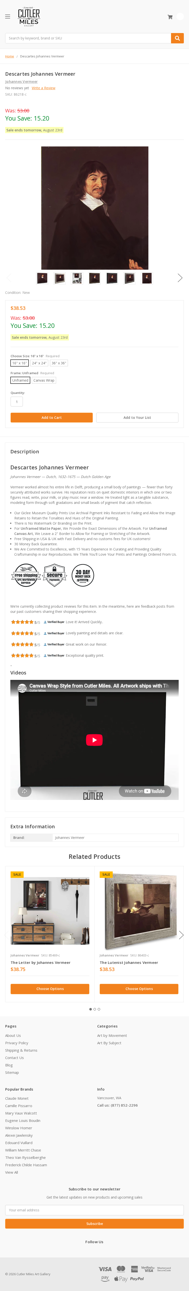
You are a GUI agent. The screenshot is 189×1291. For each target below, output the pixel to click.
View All (11, 1172)
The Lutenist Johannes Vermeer (129, 962)
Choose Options (50, 988)
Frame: (32, 373)
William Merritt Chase (23, 1150)
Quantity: (18, 392)
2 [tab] (95, 1009)
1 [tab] (90, 1009)
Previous (9, 277)
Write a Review (43, 88)
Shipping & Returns (21, 1050)
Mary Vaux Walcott (21, 1113)
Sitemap (12, 1072)
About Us (13, 1035)
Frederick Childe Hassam (26, 1164)
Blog (9, 1064)
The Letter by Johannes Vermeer (41, 962)
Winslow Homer (18, 1127)
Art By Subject (109, 1042)
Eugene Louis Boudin (22, 1120)
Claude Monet (17, 1098)
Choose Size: (35, 356)
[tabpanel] (49, 934)
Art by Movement (112, 1035)
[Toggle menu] (7, 16)
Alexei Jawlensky (19, 1135)
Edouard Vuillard (18, 1142)
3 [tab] (99, 1009)
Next (180, 277)
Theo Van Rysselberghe (25, 1157)
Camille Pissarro (18, 1105)
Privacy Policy (16, 1042)
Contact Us (14, 1057)
